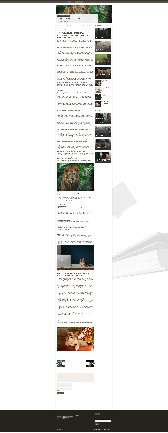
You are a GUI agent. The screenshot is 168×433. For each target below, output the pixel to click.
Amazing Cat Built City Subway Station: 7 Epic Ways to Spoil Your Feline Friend (103, 133)
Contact (99, 429)
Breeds (59, 15)
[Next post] (93, 363)
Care (76, 418)
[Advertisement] (75, 403)
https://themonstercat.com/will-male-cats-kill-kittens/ (65, 79)
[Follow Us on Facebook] (95, 414)
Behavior (77, 415)
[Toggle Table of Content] (66, 30)
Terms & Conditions (103, 429)
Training (68, 15)
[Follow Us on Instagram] (97, 414)
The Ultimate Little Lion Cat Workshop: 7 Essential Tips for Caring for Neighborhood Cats (102, 119)
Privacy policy (109, 429)
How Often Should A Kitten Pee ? (102, 36)
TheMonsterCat (61, 21)
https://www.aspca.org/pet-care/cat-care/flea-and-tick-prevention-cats (80, 101)
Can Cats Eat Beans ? (100, 49)
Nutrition (63, 15)
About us (95, 429)
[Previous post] (57, 363)
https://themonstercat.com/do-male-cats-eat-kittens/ (72, 139)
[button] (111, 2)
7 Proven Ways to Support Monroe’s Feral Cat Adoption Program (101, 146)
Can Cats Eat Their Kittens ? (105, 101)
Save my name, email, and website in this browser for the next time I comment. (70, 390)
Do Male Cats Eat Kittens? (78, 313)
